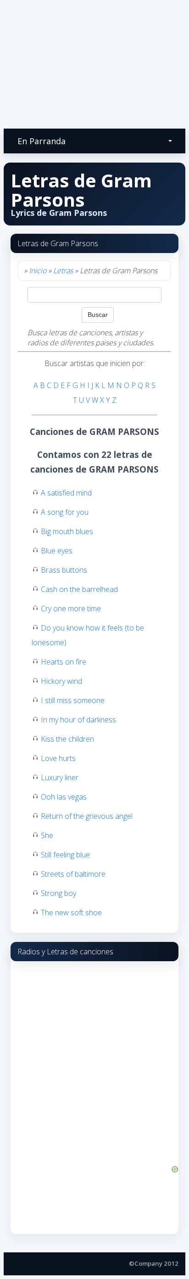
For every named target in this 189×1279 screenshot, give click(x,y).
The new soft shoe (71, 912)
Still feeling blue (65, 855)
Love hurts (58, 758)
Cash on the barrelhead (79, 589)
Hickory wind (61, 681)
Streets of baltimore (73, 874)
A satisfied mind (66, 493)
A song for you (65, 512)
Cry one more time (71, 608)
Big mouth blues (67, 531)
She (47, 835)
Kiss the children (67, 739)
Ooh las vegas (64, 797)
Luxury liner (59, 777)
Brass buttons (64, 570)
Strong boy (58, 893)
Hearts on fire (63, 662)
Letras (63, 270)
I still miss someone (73, 700)
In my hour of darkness (78, 720)
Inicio (37, 270)
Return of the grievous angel (87, 816)
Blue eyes (56, 551)
